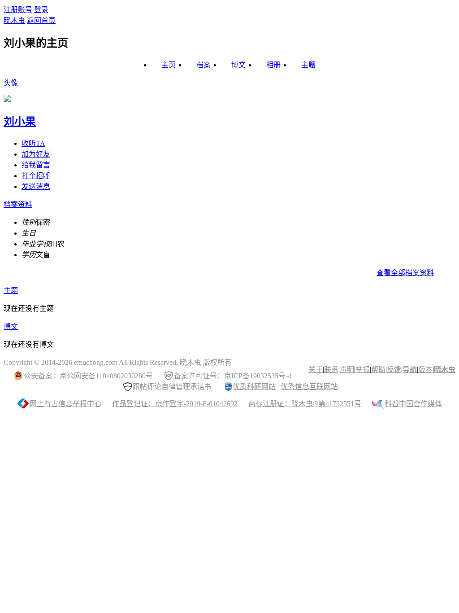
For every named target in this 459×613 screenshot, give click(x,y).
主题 (308, 65)
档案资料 (18, 204)
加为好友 (36, 154)
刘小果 (20, 121)
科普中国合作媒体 (413, 403)
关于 (315, 369)
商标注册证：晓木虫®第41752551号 (304, 403)
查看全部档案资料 (405, 272)
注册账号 (18, 9)
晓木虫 (14, 20)
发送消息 (36, 186)
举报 (362, 369)
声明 (347, 369)
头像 (11, 83)
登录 (41, 9)
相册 (273, 65)
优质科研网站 (254, 386)
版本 (425, 369)
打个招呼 (36, 176)
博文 (238, 65)
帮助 (378, 369)
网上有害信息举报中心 (65, 403)
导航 (410, 369)
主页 (168, 65)
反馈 (394, 369)
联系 (331, 369)
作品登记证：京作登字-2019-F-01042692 (175, 403)
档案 (203, 65)
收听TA (33, 143)
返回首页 (41, 20)
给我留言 (36, 165)
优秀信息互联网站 (309, 386)
